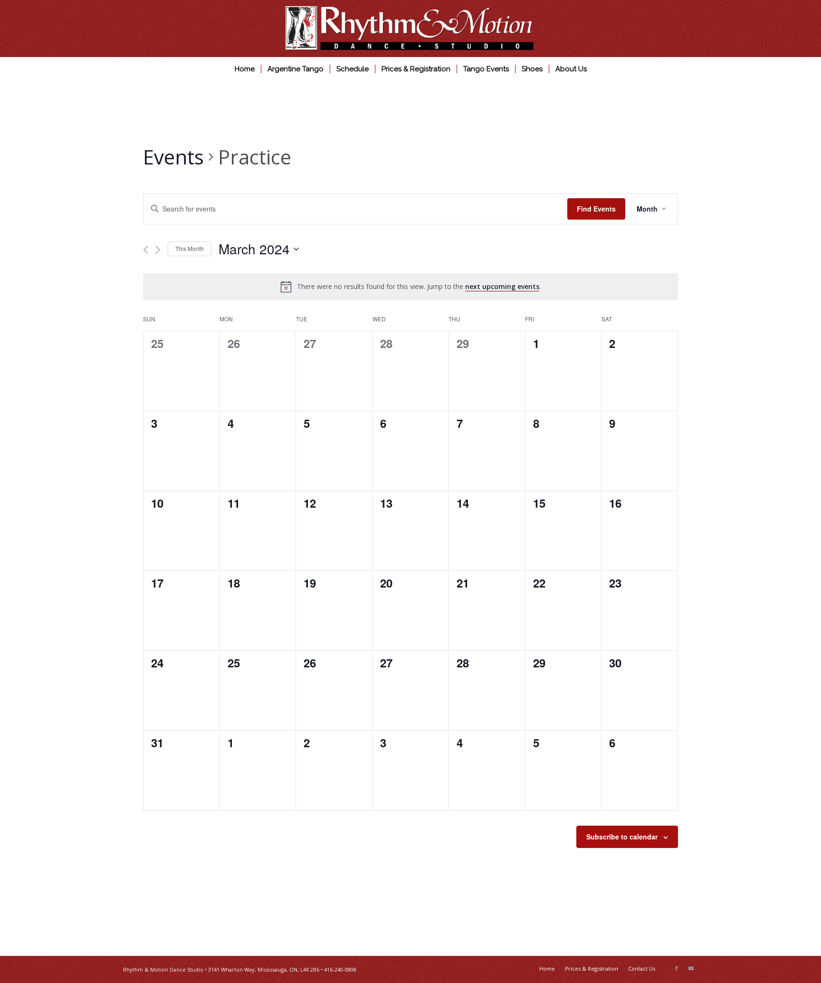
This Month (189, 248)
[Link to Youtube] (691, 968)
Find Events (596, 208)
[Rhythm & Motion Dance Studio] (410, 28)
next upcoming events (502, 286)
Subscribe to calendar (622, 836)
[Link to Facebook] (676, 968)
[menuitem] (245, 69)
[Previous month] (145, 249)
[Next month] (158, 249)
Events (173, 156)
